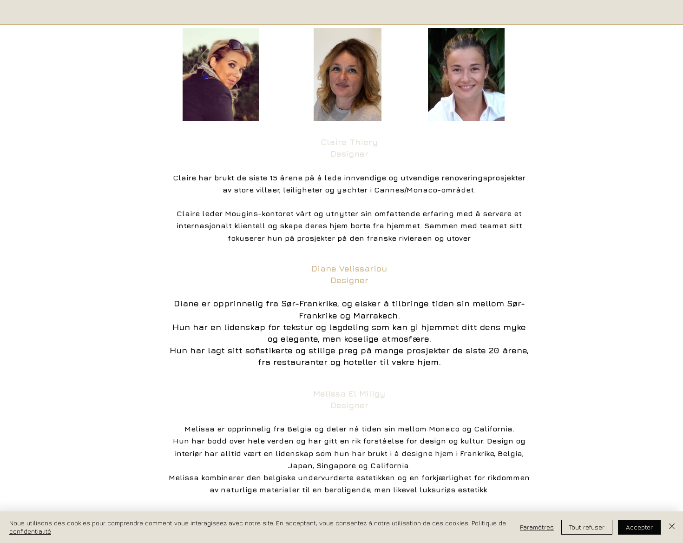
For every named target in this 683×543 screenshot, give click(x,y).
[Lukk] (671, 527)
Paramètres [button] (537, 527)
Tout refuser (586, 527)
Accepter (639, 527)
